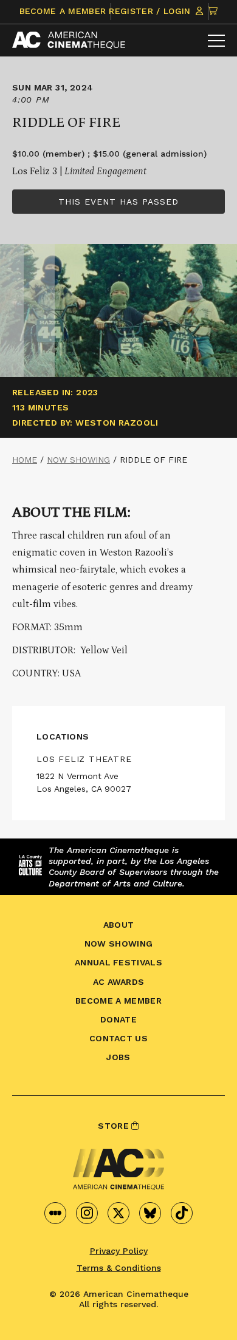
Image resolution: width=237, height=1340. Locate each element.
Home (24, 459)
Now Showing (78, 459)
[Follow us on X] (118, 1213)
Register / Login (151, 11)
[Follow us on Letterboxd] (55, 1213)
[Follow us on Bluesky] (150, 1213)
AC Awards (119, 982)
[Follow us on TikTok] (182, 1213)
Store (114, 1126)
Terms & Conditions (119, 1268)
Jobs (118, 1057)
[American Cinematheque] (68, 40)
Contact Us (118, 1038)
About (118, 925)
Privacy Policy (119, 1251)
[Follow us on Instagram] (87, 1213)
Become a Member (62, 11)
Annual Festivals (118, 962)
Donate (118, 1019)
